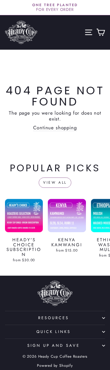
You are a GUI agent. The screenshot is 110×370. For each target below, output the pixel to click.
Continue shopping (55, 128)
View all (55, 182)
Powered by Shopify (55, 365)
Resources (53, 318)
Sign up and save (53, 345)
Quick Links (53, 331)
